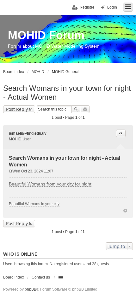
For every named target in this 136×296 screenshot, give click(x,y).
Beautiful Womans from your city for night (50, 183)
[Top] (125, 210)
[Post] (10, 171)
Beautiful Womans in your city (34, 204)
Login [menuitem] (112, 7)
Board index (13, 277)
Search (76, 109)
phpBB (30, 289)
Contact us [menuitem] (41, 277)
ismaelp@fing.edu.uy (27, 133)
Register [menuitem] (87, 7)
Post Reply (17, 109)
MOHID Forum (46, 35)
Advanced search (85, 109)
